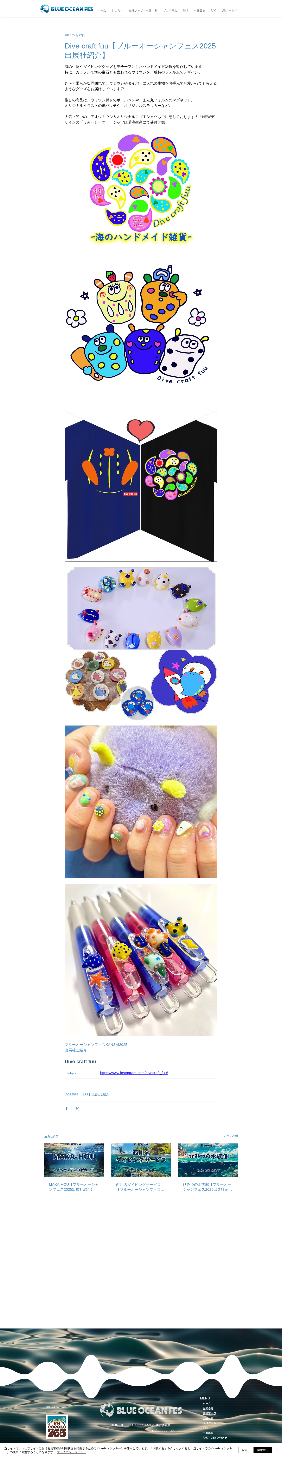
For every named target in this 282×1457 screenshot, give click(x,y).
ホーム (207, 1403)
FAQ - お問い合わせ (215, 1438)
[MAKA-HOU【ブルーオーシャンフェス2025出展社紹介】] (74, 1160)
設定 (245, 1450)
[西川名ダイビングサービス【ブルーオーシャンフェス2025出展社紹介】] (141, 1160)
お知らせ (208, 1408)
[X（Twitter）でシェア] (77, 1108)
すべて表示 (231, 1135)
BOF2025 (71, 1094)
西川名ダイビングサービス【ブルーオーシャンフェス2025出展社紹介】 (138, 1187)
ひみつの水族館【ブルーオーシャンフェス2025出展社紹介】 (207, 1187)
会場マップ (209, 1413)
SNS (206, 1428)
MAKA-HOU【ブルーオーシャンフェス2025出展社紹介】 (74, 1187)
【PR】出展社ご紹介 (95, 1094)
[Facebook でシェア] (67, 1108)
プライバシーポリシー (71, 1452)
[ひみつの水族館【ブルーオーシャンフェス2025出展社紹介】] (208, 1160)
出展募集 (208, 1433)
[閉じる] (277, 1450)
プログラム (209, 1423)
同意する (263, 1450)
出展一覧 (208, 1418)
